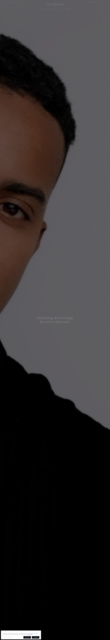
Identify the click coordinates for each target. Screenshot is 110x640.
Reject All (27, 637)
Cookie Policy (30, 634)
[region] (21, 635)
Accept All (35, 637)
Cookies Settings (7, 637)
